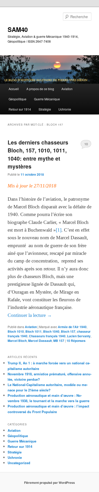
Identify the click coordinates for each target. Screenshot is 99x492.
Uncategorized (19, 462)
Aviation (67, 89)
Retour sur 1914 (20, 109)
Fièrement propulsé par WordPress (49, 482)
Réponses (76, 340)
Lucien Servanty (79, 336)
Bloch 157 (68, 331)
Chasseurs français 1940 (47, 336)
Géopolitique (17, 99)
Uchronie (64, 109)
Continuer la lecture (30, 315)
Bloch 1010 (16, 331)
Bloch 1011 (33, 331)
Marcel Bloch (17, 340)
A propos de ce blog (40, 89)
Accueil (14, 89)
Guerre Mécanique (47, 99)
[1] (58, 230)
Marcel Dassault (40, 340)
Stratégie (45, 109)
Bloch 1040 (51, 331)
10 (86, 143)
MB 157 (58, 340)
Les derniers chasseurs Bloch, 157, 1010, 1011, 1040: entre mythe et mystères (38, 154)
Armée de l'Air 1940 (72, 327)
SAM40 (18, 29)
